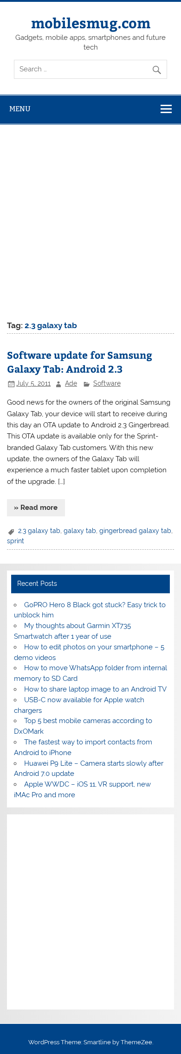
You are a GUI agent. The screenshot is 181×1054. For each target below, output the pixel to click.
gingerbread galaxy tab (135, 530)
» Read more (36, 507)
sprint (15, 541)
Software (107, 383)
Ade (71, 383)
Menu (20, 108)
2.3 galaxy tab (39, 530)
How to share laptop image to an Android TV (95, 689)
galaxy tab (80, 530)
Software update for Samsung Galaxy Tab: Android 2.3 (79, 361)
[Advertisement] (90, 219)
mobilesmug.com (90, 22)
